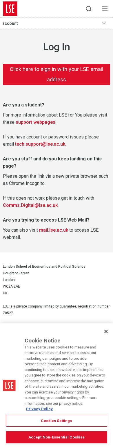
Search (89, 8)
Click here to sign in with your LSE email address (56, 74)
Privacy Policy (39, 409)
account (10, 23)
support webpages (35, 122)
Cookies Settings (56, 421)
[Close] (106, 331)
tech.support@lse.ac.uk (40, 144)
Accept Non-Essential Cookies (56, 437)
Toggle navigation (106, 23)
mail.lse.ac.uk (53, 230)
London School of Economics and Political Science (10, 8)
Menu (105, 8)
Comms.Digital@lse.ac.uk (30, 205)
